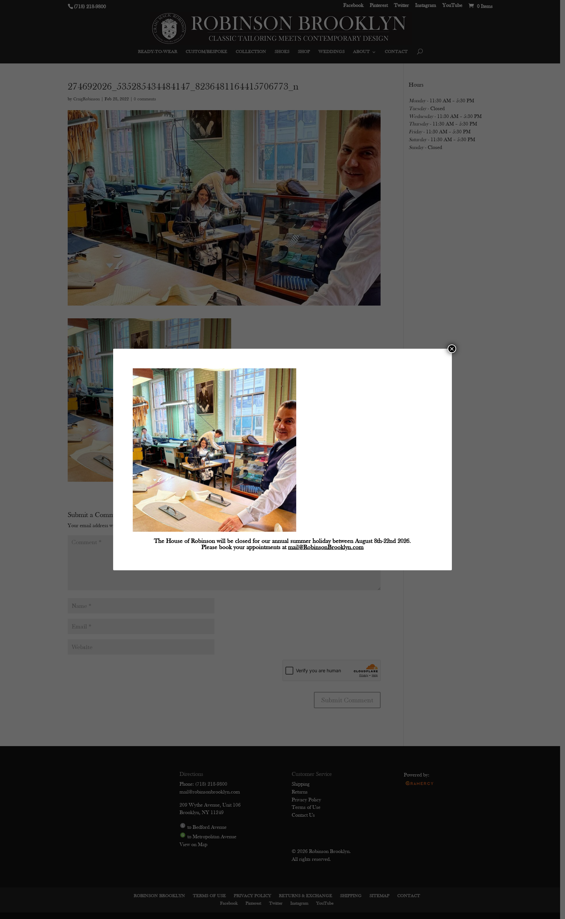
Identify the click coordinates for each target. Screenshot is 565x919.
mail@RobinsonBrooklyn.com (326, 547)
